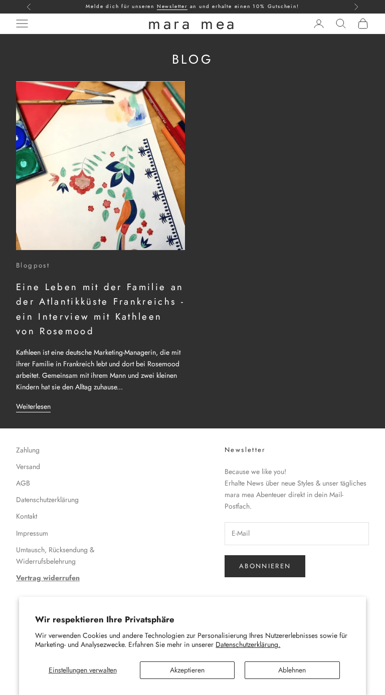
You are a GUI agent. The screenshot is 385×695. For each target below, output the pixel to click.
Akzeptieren (187, 670)
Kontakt (26, 516)
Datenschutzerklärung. (248, 644)
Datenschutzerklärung (47, 500)
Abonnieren (265, 566)
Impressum (32, 533)
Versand (28, 466)
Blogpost (33, 265)
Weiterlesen (33, 406)
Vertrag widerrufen (48, 578)
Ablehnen (292, 670)
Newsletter (172, 6)
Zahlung (28, 450)
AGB (23, 483)
